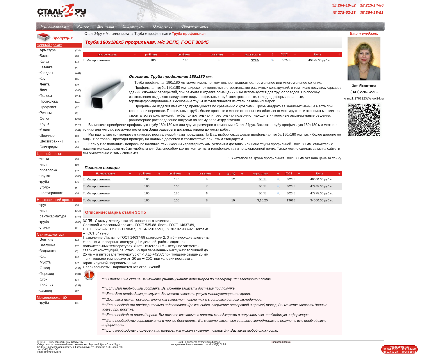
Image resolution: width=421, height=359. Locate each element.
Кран (44, 256)
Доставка (106, 26)
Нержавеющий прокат (55, 200)
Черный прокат (49, 45)
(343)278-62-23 (364, 92)
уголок (45, 187)
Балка (45, 56)
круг (43, 205)
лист (43, 164)
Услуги (83, 26)
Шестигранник (51, 141)
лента (44, 159)
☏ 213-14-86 (372, 5)
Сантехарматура (50, 234)
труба (44, 181)
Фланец (46, 291)
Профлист (48, 107)
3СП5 (255, 60)
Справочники (133, 26)
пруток (45, 176)
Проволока (49, 101)
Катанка (46, 67)
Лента (45, 84)
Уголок (45, 130)
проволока (48, 170)
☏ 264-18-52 (344, 5)
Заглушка (47, 245)
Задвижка (48, 251)
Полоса (46, 96)
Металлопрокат (55, 26)
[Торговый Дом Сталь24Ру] (61, 19)
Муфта (45, 262)
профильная (158, 34)
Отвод (45, 268)
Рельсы (46, 113)
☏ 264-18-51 (372, 13)
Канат (44, 61)
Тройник (46, 285)
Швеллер (47, 135)
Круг (43, 78)
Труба (44, 124)
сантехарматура (53, 216)
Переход (47, 273)
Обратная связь (194, 26)
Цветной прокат (49, 154)
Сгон (44, 279)
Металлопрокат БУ (52, 297)
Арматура (48, 50)
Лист (43, 90)
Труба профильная (97, 179)
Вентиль (46, 239)
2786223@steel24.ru (369, 98)
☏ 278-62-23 (344, 13)
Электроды (49, 147)
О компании (163, 26)
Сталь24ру (93, 34)
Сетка (44, 118)
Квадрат (46, 73)
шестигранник (51, 193)
